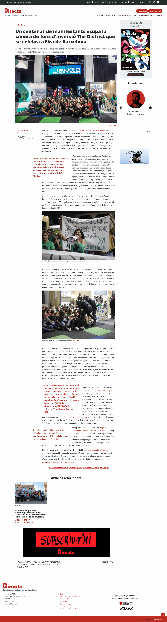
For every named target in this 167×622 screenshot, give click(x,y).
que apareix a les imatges (101, 390)
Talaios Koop (150, 619)
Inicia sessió (144, 2)
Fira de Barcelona (75, 468)
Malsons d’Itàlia (107, 562)
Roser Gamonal (28, 522)
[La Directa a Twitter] (154, 2)
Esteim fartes (135, 114)
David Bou (23, 130)
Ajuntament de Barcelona (58, 468)
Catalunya (7, 15)
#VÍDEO (47, 385)
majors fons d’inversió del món (93, 131)
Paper (158, 15)
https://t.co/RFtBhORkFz (55, 403)
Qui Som (88, 2)
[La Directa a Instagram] (161, 2)
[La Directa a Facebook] (150, 2)
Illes (22, 15)
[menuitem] (7, 16)
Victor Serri (113, 125)
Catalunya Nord (28, 15)
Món (36, 15)
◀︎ (121, 108)
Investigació (127, 15)
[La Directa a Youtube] (158, 2)
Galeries (150, 15)
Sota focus (101, 15)
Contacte (133, 2)
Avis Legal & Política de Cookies (71, 609)
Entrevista (136, 15)
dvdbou (20, 133)
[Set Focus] (134, 11)
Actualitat (109, 15)
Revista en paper (66, 604)
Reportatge (118, 15)
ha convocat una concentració (76, 417)
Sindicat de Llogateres (91, 468)
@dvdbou (57, 400)
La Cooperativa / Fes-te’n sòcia (70, 596)
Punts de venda (112, 2)
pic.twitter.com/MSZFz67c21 (56, 406)
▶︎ (151, 108)
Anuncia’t (124, 2)
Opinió (143, 15)
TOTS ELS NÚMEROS (135, 75)
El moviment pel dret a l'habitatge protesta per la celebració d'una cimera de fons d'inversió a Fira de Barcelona (31, 513)
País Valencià (15, 15)
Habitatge (22, 25)
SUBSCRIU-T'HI (142, 11)
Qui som (63, 594)
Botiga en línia (99, 2)
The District (104, 468)
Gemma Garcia (23, 520)
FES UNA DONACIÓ (155, 11)
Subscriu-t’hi (64, 599)
